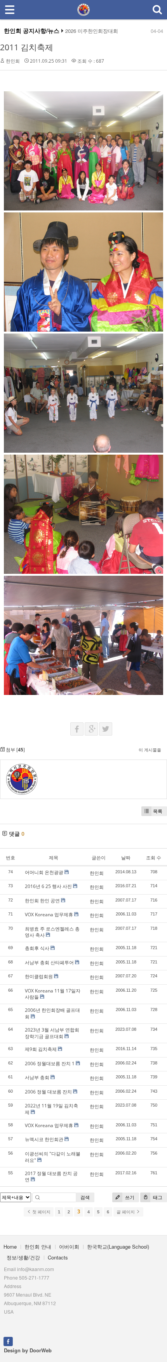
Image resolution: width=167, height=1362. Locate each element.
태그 (157, 1197)
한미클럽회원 (39, 976)
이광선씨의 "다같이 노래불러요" (52, 1157)
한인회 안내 (37, 1246)
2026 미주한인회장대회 (91, 30)
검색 (85, 1197)
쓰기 (129, 1197)
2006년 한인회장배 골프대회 (52, 1013)
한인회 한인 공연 (42, 900)
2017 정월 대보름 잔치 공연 (51, 1176)
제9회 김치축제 (41, 1049)
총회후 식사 (37, 948)
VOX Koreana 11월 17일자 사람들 (52, 994)
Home (10, 1246)
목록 (157, 811)
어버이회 (69, 1246)
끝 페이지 (126, 1212)
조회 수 (153, 857)
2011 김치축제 (26, 47)
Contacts (58, 1257)
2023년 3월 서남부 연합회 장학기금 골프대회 (52, 1033)
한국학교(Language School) (118, 1246)
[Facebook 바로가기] (8, 1341)
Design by (28, 1350)
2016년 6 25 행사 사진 (48, 886)
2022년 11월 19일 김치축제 (51, 1109)
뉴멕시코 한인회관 (44, 1139)
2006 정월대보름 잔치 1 (50, 1063)
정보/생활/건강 (23, 1257)
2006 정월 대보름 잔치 (48, 1091)
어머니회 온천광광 (44, 872)
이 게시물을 (150, 750)
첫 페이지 (40, 1212)
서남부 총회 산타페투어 (49, 962)
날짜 (125, 857)
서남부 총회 (37, 1077)
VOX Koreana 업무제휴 (49, 914)
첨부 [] (15, 749)
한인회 (13, 61)
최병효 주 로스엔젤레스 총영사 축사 (52, 932)
